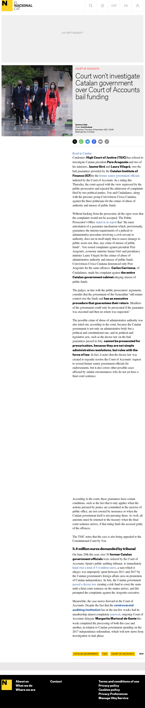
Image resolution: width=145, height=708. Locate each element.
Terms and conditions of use (119, 681)
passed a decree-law (84, 584)
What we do (24, 685)
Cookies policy (109, 690)
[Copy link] (107, 141)
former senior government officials (119, 175)
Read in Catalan (82, 153)
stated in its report (106, 222)
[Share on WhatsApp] (81, 141)
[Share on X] (74, 141)
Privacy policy (109, 685)
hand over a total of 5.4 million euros (94, 567)
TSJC (104, 654)
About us (22, 681)
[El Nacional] (7, 5)
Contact (56, 681)
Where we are (25, 690)
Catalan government (86, 654)
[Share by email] (100, 141)
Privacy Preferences (113, 694)
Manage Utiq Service (113, 698)
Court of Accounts (122, 654)
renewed (115, 614)
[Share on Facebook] (94, 141)
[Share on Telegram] (87, 141)
